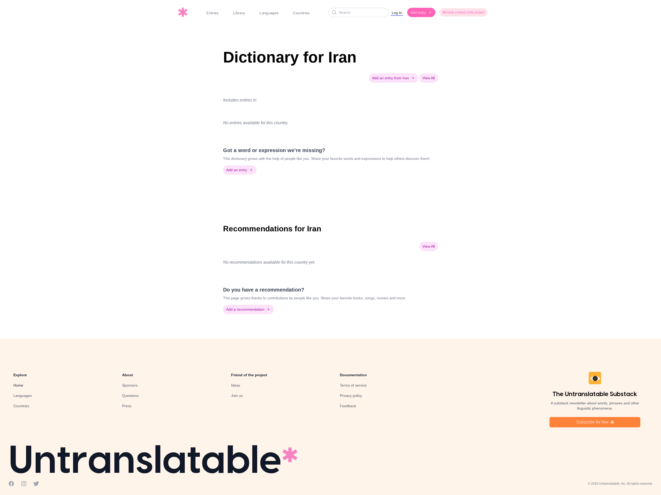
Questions (130, 396)
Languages (269, 13)
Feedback (348, 406)
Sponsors (130, 385)
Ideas (235, 385)
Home (18, 385)
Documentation (353, 375)
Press (126, 406)
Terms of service (353, 385)
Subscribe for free (592, 422)
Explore (20, 375)
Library (239, 13)
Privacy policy (351, 396)
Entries (212, 13)
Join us (237, 396)
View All (428, 78)
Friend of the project (249, 375)
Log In (397, 13)
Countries (301, 13)
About (127, 375)
